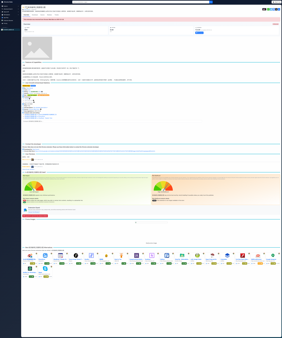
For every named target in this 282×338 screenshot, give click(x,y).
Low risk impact (32, 95)
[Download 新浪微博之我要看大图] (236, 30)
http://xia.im (27, 9)
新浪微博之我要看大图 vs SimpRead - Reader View (38, 118)
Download (35, 15)
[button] (276, 2)
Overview (26, 15)
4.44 (34, 91)
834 (29, 90)
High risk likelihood (43, 95)
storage (26, 98)
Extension (34, 9)
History (5, 27)
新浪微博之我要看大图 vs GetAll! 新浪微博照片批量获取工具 (41, 114)
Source (42, 15)
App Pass (6, 17)
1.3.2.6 (31, 93)
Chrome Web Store (34, 109)
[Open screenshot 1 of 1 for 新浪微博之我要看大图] (37, 48)
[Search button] (211, 2)
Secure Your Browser (34, 212)
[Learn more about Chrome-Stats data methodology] (40, 109)
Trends (57, 15)
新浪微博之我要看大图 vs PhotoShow (35, 116)
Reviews (49, 15)
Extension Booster (8, 20)
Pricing (5, 23)
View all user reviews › (28, 169)
